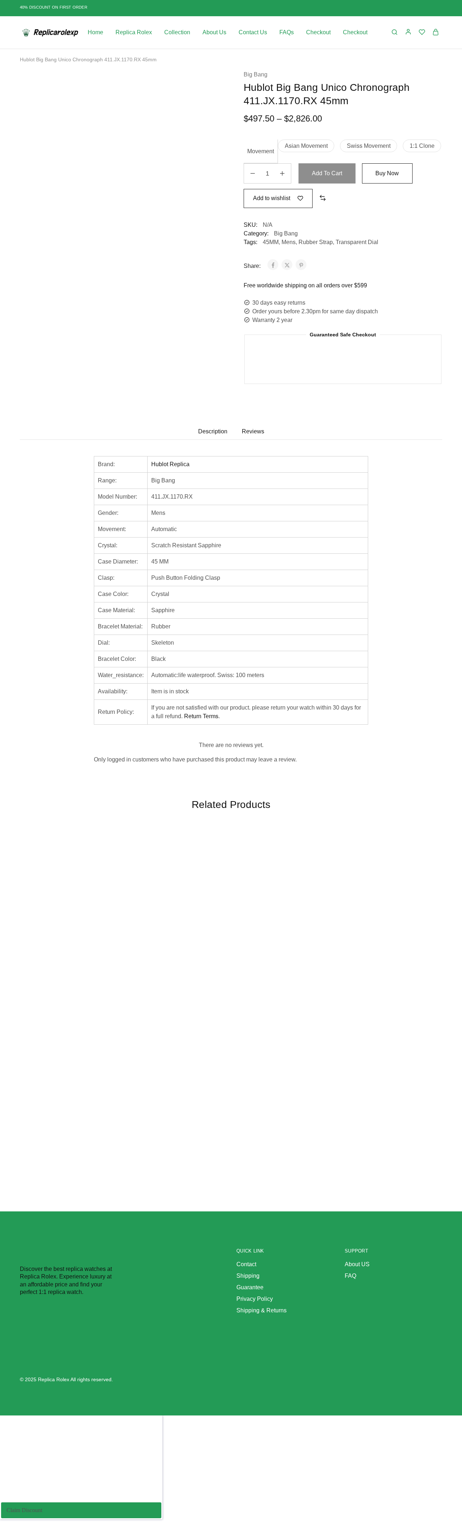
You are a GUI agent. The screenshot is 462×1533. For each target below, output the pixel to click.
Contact (246, 1264)
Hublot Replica (170, 464)
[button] (306, 146)
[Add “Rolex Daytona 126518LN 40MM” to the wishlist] (209, 847)
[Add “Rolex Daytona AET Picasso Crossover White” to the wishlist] (420, 847)
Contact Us (253, 32)
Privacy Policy (254, 1299)
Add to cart (327, 173)
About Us (214, 32)
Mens (289, 242)
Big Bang (255, 74)
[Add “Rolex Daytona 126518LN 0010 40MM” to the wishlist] (209, 1014)
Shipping (248, 1276)
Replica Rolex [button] (134, 32)
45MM (271, 242)
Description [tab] (212, 431)
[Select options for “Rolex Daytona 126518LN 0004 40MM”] (104, 1032)
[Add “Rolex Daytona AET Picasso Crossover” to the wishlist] (104, 847)
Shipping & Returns (261, 1310)
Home (95, 32)
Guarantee (249, 1287)
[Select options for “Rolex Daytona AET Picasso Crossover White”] (420, 865)
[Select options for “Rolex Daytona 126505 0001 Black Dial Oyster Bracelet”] (315, 865)
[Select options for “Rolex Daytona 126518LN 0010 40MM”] (209, 1032)
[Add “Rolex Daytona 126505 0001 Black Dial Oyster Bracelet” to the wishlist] (315, 847)
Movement (260, 151)
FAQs (286, 32)
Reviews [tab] (253, 431)
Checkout (318, 32)
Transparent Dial (357, 242)
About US (357, 1264)
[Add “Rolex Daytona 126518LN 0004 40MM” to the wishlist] (104, 1014)
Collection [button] (177, 32)
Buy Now (387, 173)
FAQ (350, 1276)
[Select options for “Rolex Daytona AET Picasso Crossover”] (104, 865)
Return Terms (201, 716)
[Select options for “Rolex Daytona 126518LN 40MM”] (209, 865)
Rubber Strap (315, 242)
